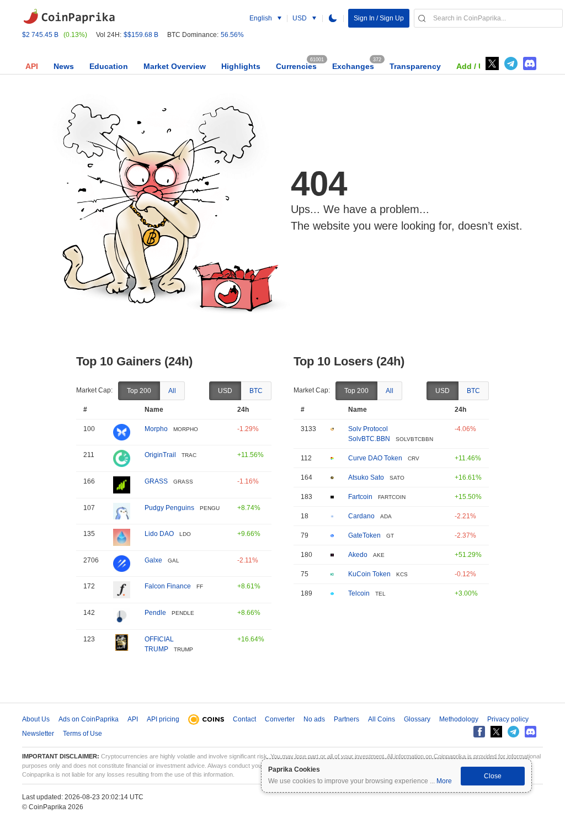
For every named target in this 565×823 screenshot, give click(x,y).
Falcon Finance (168, 586)
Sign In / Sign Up (379, 18)
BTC (256, 391)
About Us (36, 719)
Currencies (296, 66)
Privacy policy (508, 719)
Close (493, 776)
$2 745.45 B (40, 35)
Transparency (415, 66)
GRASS (156, 481)
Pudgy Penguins (169, 508)
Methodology (458, 719)
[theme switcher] (333, 18)
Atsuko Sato (366, 477)
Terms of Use (82, 733)
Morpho (156, 429)
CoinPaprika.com (69, 16)
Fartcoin (360, 497)
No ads (314, 719)
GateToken (364, 535)
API (31, 66)
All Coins (381, 719)
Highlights (240, 66)
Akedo (357, 555)
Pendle (155, 613)
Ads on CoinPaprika (88, 719)
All (172, 391)
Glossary (417, 719)
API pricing (163, 719)
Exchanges (353, 66)
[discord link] (529, 63)
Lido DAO (159, 534)
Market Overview (174, 66)
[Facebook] (479, 731)
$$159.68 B (141, 35)
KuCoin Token (369, 574)
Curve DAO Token (375, 458)
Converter (280, 719)
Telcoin (359, 593)
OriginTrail (160, 455)
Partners (346, 719)
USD (225, 391)
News (64, 66)
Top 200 (139, 391)
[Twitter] (492, 63)
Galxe (153, 560)
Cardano (361, 516)
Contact (244, 719)
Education (108, 66)
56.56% (232, 35)
